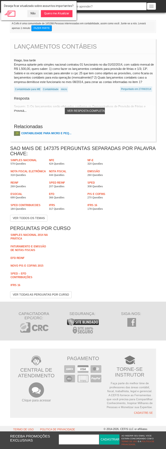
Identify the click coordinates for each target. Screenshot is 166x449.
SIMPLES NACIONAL (24, 160)
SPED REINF (57, 182)
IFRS (52, 205)
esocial (16, 194)
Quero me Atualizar (56, 13)
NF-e (90, 160)
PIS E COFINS (96, 194)
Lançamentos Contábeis (55, 46)
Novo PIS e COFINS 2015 (27, 265)
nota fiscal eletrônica (28, 171)
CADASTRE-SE (143, 413)
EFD (51, 194)
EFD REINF (17, 258)
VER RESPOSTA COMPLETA (86, 110)
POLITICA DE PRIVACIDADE (57, 429)
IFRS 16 (92, 205)
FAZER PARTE (42, 28)
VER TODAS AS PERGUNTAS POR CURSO (41, 294)
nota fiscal (57, 171)
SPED (91, 182)
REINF (14, 182)
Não (33, 13)
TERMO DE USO (23, 429)
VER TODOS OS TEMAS (29, 218)
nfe (51, 160)
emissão (93, 171)
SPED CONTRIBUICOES (25, 205)
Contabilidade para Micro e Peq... (46, 133)
